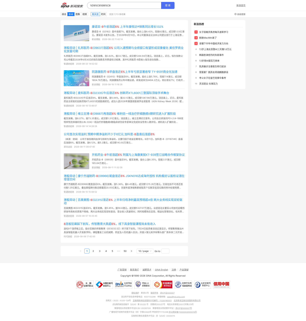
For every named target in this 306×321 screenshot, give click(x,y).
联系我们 (134, 269)
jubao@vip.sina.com (176, 297)
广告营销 (122, 269)
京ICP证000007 (167, 293)
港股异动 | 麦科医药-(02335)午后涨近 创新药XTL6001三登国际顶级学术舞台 (116, 93)
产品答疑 (184, 269)
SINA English (161, 269)
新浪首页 (241, 5)
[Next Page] (131, 251)
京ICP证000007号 (183, 308)
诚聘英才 (146, 269)
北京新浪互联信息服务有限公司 (187, 300)
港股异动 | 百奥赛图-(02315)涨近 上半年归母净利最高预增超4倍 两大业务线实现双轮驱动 (123, 201)
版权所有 (154, 293)
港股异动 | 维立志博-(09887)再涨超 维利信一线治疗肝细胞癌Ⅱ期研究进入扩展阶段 (120, 113)
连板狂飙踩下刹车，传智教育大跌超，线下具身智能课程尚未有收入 (110, 224)
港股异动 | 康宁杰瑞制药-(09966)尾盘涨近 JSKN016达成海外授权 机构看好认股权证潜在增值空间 (124, 177)
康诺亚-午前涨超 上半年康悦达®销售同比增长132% (128, 26)
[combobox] (124, 5)
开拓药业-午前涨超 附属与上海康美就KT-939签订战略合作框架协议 (138, 154)
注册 (174, 269)
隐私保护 (135, 293)
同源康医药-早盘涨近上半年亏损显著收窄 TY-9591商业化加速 (134, 71)
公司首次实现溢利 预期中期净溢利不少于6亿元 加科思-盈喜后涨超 (109, 134)
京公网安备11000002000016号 (183, 312)
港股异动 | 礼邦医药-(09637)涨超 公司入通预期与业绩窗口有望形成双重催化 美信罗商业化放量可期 (124, 49)
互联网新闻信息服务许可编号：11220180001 (152, 300)
